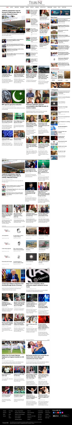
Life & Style (42, 7)
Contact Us (29, 417)
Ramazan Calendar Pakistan (20, 412)
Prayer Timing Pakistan (19, 410)
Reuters (27, 288)
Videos (10, 417)
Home (7, 7)
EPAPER (43, 4)
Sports (32, 7)
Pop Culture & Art (29, 360)
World (27, 7)
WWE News (40, 419)
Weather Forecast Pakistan (20, 414)
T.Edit (10, 412)
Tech (59, 7)
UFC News (40, 414)
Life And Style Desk (29, 109)
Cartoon (64, 7)
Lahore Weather (18, 417)
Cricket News (40, 410)
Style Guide (47, 410)
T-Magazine (49, 7)
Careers (28, 419)
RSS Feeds (29, 414)
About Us (29, 410)
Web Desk (3, 37)
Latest (11, 7)
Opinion (37, 7)
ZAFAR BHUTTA (4, 106)
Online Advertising (30, 412)
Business (22, 7)
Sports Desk (4, 360)
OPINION (4, 226)
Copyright (47, 414)
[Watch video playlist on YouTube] (60, 12)
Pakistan (17, 7)
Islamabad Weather (18, 419)
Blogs (55, 7)
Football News (40, 412)
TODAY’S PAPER (30, 4)
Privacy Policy (47, 412)
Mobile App (47, 417)
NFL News (40, 417)
